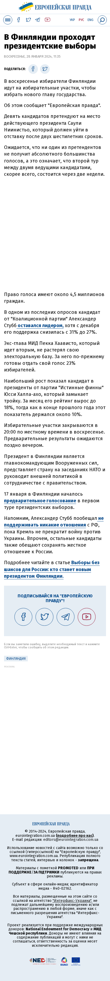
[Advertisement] (55, 234)
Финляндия (16, 659)
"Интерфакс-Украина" (72, 900)
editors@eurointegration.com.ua (70, 839)
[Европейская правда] (55, 6)
